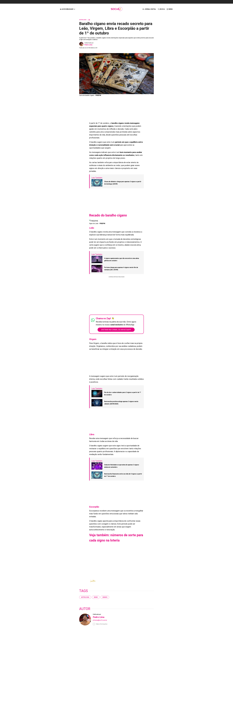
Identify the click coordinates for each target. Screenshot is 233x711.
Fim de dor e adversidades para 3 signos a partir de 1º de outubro (122, 394)
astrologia (85, 597)
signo (96, 597)
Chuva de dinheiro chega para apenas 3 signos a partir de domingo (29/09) (122, 183)
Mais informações (101, 624)
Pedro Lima (88, 45)
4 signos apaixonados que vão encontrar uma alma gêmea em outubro (121, 259)
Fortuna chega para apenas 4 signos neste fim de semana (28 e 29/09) (121, 269)
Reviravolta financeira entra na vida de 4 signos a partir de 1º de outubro (123, 475)
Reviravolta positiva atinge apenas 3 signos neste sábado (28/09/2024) (121, 403)
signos (104, 597)
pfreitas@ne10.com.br (100, 620)
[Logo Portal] (116, 9)
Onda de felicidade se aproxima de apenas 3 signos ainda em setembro (121, 466)
